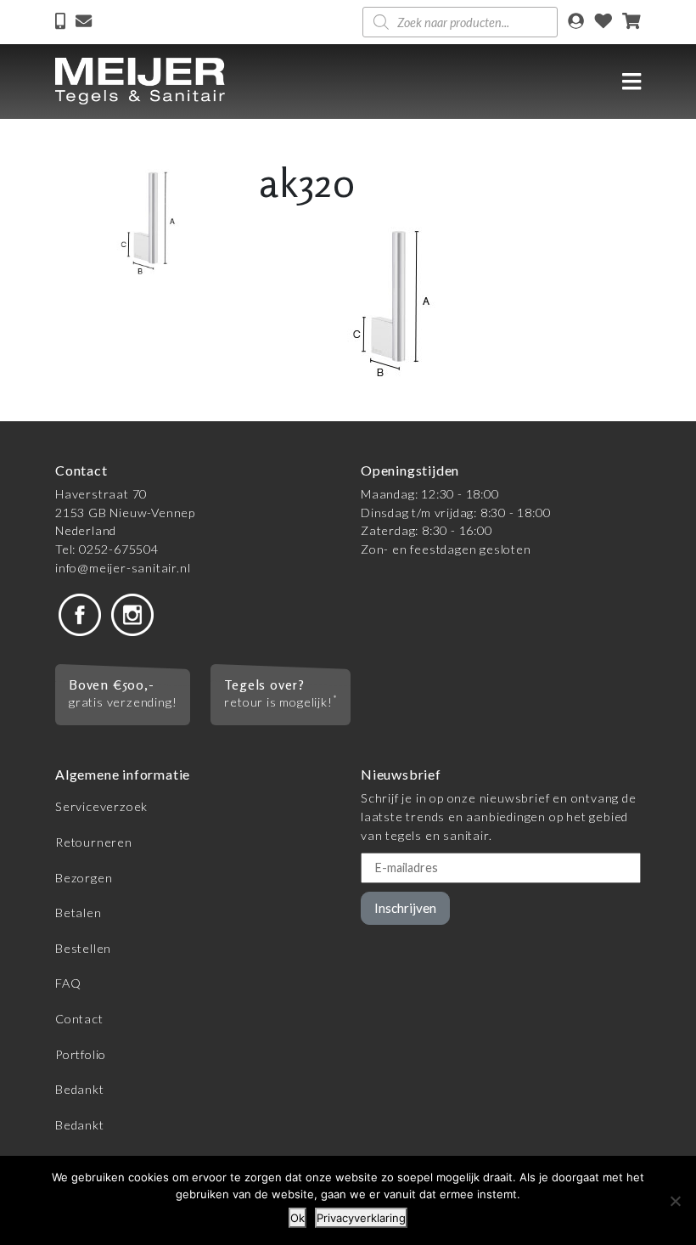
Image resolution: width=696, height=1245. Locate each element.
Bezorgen (83, 877)
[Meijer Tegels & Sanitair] (140, 81)
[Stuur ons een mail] (84, 22)
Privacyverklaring (361, 1218)
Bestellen (83, 948)
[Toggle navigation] (631, 81)
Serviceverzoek (101, 806)
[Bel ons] (62, 22)
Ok (297, 1218)
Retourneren (93, 842)
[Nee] (674, 1200)
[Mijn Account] (576, 22)
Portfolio (80, 1054)
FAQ (68, 983)
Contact (79, 1018)
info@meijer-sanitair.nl (122, 568)
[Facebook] (80, 613)
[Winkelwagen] (631, 22)
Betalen (78, 912)
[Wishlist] (603, 22)
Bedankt (79, 1089)
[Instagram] (132, 613)
